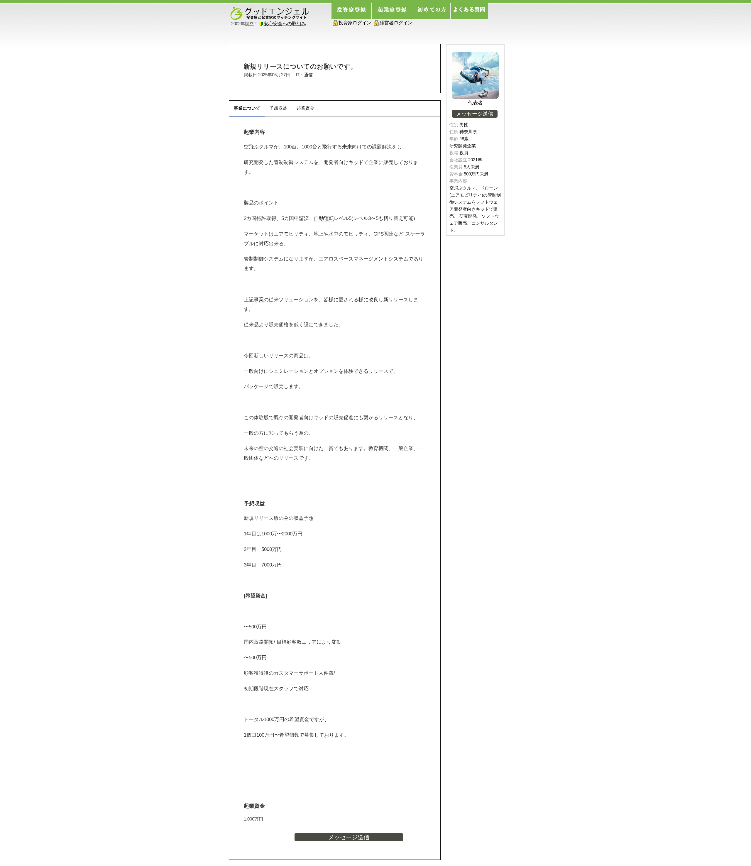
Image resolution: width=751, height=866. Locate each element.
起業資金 (305, 108)
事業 (259, 299)
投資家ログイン (355, 22)
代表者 (475, 103)
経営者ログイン (396, 22)
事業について (247, 108)
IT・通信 (304, 74)
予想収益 (278, 108)
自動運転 (324, 218)
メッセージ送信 (349, 837)
